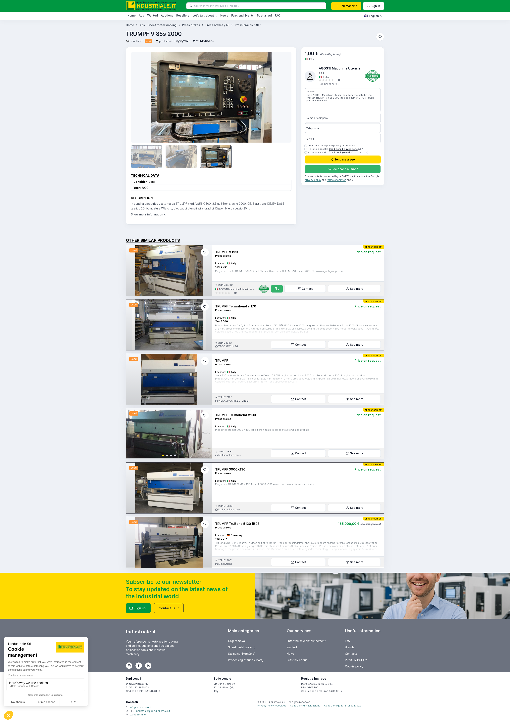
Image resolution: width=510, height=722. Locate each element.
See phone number (345, 169)
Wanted (152, 15)
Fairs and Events (242, 15)
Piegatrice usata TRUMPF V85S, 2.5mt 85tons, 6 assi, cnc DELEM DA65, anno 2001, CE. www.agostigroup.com (279, 271)
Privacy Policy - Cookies (271, 705)
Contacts (351, 653)
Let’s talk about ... (204, 15)
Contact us (167, 608)
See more (356, 288)
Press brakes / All (217, 25)
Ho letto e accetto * (335, 149)
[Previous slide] (140, 97)
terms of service (336, 180)
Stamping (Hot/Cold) (241, 653)
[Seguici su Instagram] (129, 665)
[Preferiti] (380, 37)
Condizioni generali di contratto (346, 152)
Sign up (140, 608)
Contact (307, 288)
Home (132, 15)
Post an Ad (264, 15)
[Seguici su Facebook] (138, 665)
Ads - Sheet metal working (158, 25)
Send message (344, 159)
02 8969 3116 (138, 714)
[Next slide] (205, 433)
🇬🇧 (371, 16)
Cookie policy (354, 666)
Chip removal (236, 641)
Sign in (375, 6)
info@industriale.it (140, 707)
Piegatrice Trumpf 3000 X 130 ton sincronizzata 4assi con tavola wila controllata (262, 429)
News (224, 15)
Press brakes (191, 25)
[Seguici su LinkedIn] (148, 665)
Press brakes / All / (248, 25)
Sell (348, 6)
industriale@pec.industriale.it (153, 710)
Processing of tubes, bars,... (246, 660)
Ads (141, 15)
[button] (163, 455)
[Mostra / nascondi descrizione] (149, 214)
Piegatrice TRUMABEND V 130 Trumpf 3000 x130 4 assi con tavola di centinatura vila (264, 484)
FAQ (277, 15)
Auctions (167, 15)
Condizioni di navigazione (343, 149)
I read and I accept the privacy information (331, 145)
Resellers (182, 15)
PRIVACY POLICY (356, 660)
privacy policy (313, 180)
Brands (349, 647)
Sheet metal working (241, 647)
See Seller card (328, 83)
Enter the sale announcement (306, 641)
